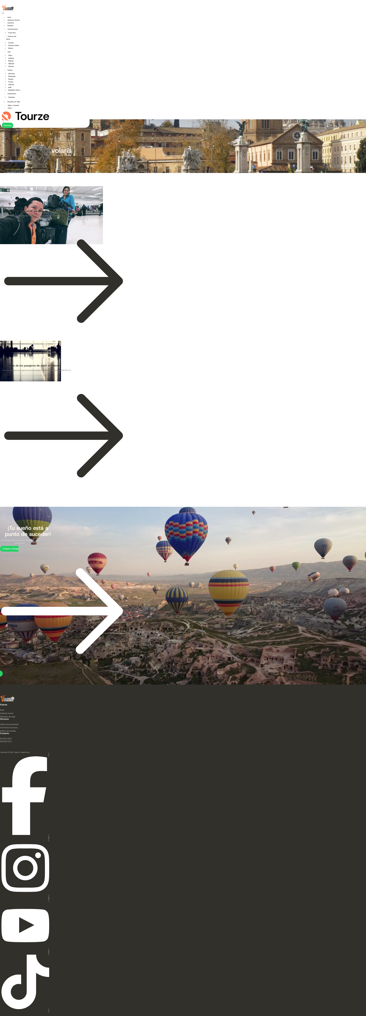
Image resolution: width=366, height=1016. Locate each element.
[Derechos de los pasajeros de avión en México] (22, 352)
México (10, 48)
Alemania (11, 74)
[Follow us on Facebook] (24, 796)
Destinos (10, 26)
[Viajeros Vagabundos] (7, 702)
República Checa (14, 90)
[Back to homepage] (26, 120)
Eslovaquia (11, 76)
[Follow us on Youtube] (25, 925)
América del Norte (11, 37)
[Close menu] (2, 123)
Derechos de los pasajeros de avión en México (32, 365)
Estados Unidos (13, 45)
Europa (10, 70)
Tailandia (11, 64)
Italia (9, 87)
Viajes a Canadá (13, 105)
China (10, 55)
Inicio (9, 17)
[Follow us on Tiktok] (25, 982)
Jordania (11, 58)
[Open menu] (2, 13)
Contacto (10, 23)
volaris (61, 150)
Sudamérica (12, 94)
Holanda (11, 85)
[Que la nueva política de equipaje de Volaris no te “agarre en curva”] (22, 197)
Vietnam (11, 66)
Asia (9, 52)
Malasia (10, 61)
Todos (10, 108)
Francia (10, 82)
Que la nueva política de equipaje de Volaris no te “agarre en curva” (45, 211)
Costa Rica (12, 33)
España (10, 79)
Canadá (11, 43)
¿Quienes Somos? (13, 20)
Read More (7, 280)
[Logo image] (8, 10)
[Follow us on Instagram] (25, 868)
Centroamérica (13, 29)
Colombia (11, 97)
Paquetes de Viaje (13, 102)
